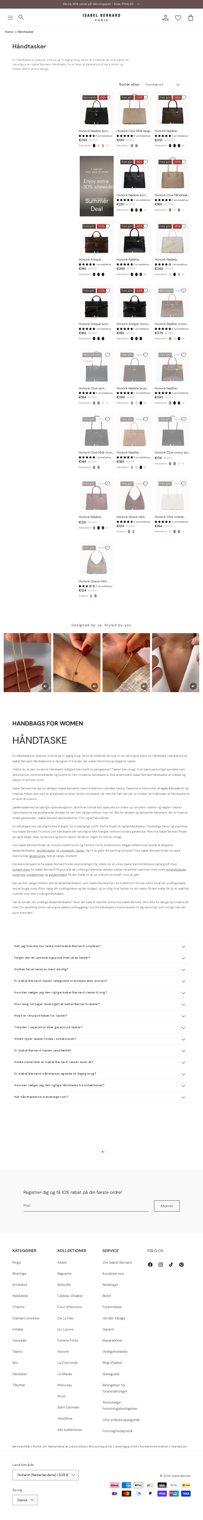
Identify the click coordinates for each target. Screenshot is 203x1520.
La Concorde (67, 1362)
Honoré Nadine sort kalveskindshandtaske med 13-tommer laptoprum (132, 195)
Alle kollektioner (69, 1429)
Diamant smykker (26, 1318)
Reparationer (112, 1340)
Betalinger (110, 1284)
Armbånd (19, 1284)
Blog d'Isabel (112, 1362)
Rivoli (61, 1396)
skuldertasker (46, 851)
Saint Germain (68, 1407)
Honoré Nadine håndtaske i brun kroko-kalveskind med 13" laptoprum (172, 388)
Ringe (16, 1262)
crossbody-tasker (72, 851)
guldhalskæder (176, 870)
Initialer (18, 1329)
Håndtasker (25, 32)
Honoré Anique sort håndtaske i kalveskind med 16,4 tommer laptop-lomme (95, 324)
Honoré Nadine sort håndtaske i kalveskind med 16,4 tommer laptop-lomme (95, 131)
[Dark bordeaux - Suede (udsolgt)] (129, 531)
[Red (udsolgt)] (94, 528)
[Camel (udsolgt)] (103, 145)
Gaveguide (111, 1374)
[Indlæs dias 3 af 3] (105, 1152)
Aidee (62, 1262)
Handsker (19, 1374)
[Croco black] (179, 145)
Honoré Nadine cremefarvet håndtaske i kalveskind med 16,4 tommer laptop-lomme (172, 260)
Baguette (64, 1273)
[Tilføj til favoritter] (108, 97)
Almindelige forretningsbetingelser (120, 1405)
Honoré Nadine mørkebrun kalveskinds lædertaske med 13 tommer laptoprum (171, 131)
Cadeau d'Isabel (69, 1295)
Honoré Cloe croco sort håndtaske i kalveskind (172, 453)
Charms (18, 1307)
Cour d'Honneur (69, 1307)
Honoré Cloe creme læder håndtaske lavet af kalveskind (171, 517)
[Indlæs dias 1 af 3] (100, 1152)
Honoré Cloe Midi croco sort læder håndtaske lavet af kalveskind (96, 453)
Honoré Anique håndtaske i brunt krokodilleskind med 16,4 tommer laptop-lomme (96, 260)
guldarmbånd (58, 875)
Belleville (64, 1284)
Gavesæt (19, 1340)
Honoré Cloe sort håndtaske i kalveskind (95, 388)
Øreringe (19, 1273)
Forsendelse (112, 1307)
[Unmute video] (45, 686)
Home (9, 32)
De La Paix (65, 1318)
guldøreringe (35, 875)
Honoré (63, 1351)
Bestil (106, 1295)
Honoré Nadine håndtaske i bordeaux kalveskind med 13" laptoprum (94, 517)
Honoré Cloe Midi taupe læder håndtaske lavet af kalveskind (134, 131)
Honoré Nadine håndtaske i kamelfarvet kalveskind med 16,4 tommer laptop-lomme (134, 453)
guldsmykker (21, 870)
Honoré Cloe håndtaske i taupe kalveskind (172, 195)
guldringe (18, 875)
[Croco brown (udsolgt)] (170, 338)
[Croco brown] (94, 274)
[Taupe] (132, 145)
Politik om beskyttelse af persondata (59, 1446)
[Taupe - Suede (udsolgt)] (133, 531)
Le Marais (64, 1374)
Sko (15, 1362)
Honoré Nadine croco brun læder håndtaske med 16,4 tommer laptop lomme (171, 324)
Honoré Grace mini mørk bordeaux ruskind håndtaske (133, 517)
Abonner (166, 1206)
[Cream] (98, 145)
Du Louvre (65, 1329)
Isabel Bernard (181, 1476)
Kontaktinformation (154, 1446)
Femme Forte (67, 1340)
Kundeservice (113, 1273)
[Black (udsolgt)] (94, 403)
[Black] (94, 145)
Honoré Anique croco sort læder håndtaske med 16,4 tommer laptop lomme (132, 324)
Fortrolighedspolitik (117, 1431)
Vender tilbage (114, 1318)
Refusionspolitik (100, 1446)
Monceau (64, 1385)
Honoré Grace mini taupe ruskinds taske (94, 581)
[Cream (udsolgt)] (174, 210)
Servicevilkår (21, 1446)
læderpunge (37, 856)
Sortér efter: (129, 84)
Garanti (108, 1329)
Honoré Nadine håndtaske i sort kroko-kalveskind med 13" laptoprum (134, 260)
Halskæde (20, 1295)
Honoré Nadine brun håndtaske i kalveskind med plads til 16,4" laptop (133, 388)
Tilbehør (18, 1385)
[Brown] (170, 145)
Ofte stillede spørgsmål (120, 1420)
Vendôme (65, 1418)
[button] (10, 17)
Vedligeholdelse (114, 1351)
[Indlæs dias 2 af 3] (102, 1152)
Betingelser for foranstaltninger (114, 1388)
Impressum (179, 1446)
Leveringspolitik (126, 1446)
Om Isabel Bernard (117, 1262)
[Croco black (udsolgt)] (136, 145)
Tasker (17, 1351)
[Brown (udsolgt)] (132, 403)
